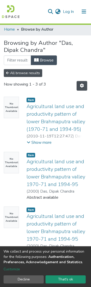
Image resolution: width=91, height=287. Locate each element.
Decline (24, 279)
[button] (58, 12)
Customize (12, 269)
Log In (69, 11)
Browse (46, 60)
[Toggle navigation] (84, 12)
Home (9, 29)
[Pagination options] (82, 86)
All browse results (24, 73)
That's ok (65, 279)
